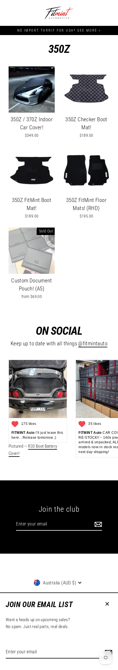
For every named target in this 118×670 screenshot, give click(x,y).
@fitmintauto (92, 343)
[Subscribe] (97, 524)
